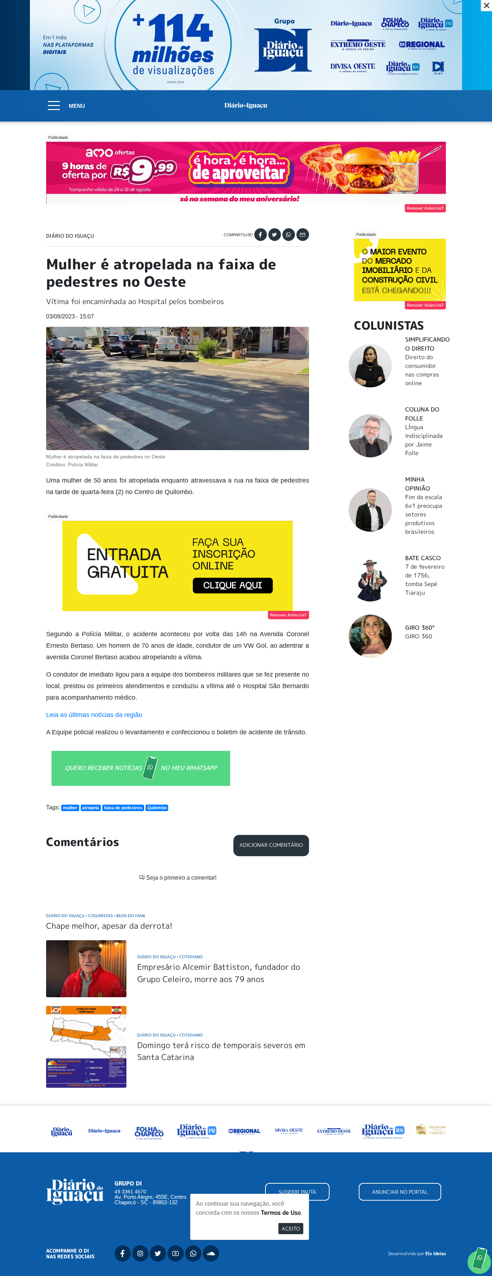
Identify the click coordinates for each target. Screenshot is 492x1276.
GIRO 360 (418, 636)
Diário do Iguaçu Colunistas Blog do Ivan (95, 915)
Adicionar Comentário (271, 845)
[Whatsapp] (288, 234)
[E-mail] (302, 234)
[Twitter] (274, 234)
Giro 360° (419, 628)
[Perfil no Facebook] (123, 1253)
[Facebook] (260, 234)
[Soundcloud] (211, 1253)
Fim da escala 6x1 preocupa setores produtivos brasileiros (423, 514)
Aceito (291, 1228)
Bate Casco (423, 558)
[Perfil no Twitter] (158, 1253)
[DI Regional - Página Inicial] (61, 1131)
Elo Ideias (435, 1254)
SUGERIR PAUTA (297, 1191)
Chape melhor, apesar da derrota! (109, 925)
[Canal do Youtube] (175, 1253)
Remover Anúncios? (425, 208)
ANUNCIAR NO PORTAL (400, 1191)
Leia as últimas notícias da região (94, 714)
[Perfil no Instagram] (140, 1253)
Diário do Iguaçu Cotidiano (170, 956)
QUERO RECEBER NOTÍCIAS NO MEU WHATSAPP (141, 767)
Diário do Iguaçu (70, 235)
